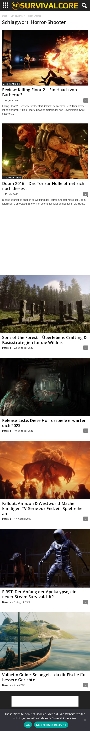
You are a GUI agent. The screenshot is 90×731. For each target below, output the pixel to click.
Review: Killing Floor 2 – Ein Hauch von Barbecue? (39, 92)
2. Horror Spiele (11, 83)
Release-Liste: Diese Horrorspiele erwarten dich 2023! (44, 423)
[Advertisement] (45, 244)
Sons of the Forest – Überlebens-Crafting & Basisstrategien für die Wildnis (44, 340)
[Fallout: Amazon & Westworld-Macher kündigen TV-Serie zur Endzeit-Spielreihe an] (45, 470)
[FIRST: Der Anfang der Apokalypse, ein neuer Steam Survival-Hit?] (45, 558)
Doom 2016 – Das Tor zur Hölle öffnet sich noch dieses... (43, 186)
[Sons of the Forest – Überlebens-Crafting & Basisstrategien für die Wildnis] (45, 304)
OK (28, 724)
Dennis (6, 602)
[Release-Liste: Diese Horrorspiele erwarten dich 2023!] (45, 387)
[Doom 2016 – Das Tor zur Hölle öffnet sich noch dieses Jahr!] (45, 151)
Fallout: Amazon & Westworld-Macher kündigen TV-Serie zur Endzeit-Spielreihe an (42, 508)
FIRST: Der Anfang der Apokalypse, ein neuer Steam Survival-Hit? (39, 594)
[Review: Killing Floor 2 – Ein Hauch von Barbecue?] (45, 58)
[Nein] (85, 720)
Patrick (6, 347)
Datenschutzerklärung (51, 724)
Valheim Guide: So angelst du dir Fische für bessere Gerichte (44, 677)
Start (4, 15)
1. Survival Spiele (12, 177)
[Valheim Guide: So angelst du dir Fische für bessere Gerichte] (45, 641)
